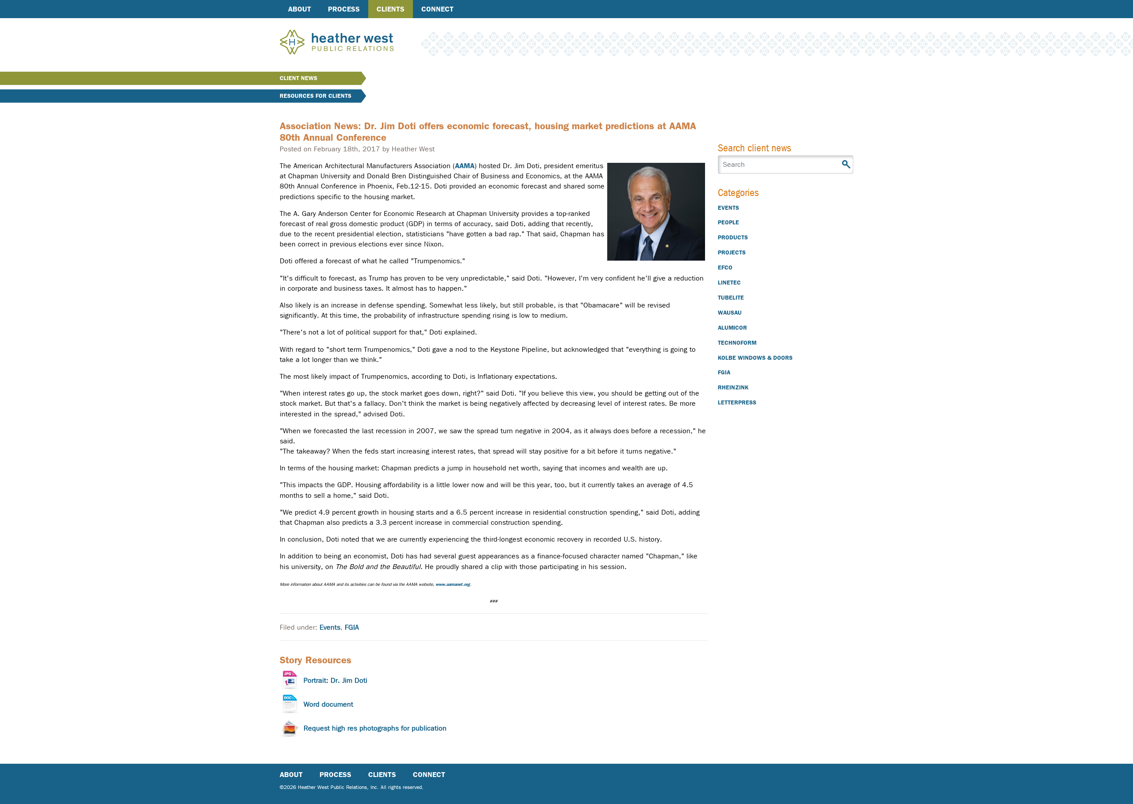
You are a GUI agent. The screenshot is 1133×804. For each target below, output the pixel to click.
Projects (732, 252)
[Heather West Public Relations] (351, 43)
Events (330, 627)
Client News (298, 78)
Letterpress (737, 402)
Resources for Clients (315, 95)
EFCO (725, 267)
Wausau (730, 312)
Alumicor (732, 327)
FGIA (352, 627)
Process (344, 9)
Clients (391, 9)
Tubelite (731, 297)
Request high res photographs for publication (375, 728)
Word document (328, 704)
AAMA (464, 166)
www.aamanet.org (452, 584)
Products (733, 237)
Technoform (737, 342)
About (299, 9)
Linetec (729, 282)
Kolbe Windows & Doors (755, 357)
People (728, 222)
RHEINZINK (733, 387)
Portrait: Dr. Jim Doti (335, 680)
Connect (437, 9)
